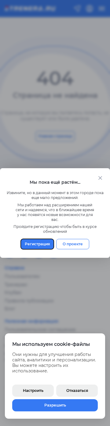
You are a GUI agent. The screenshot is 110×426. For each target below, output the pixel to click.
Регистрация (37, 244)
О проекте (73, 244)
